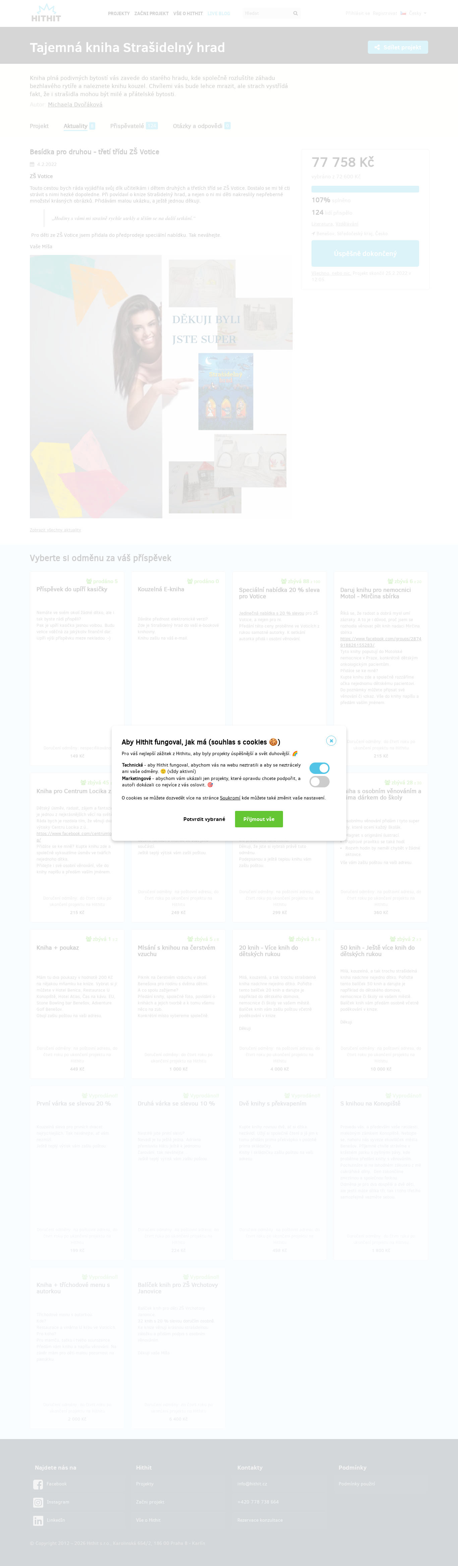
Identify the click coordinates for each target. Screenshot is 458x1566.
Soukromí (230, 798)
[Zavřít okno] (331, 741)
